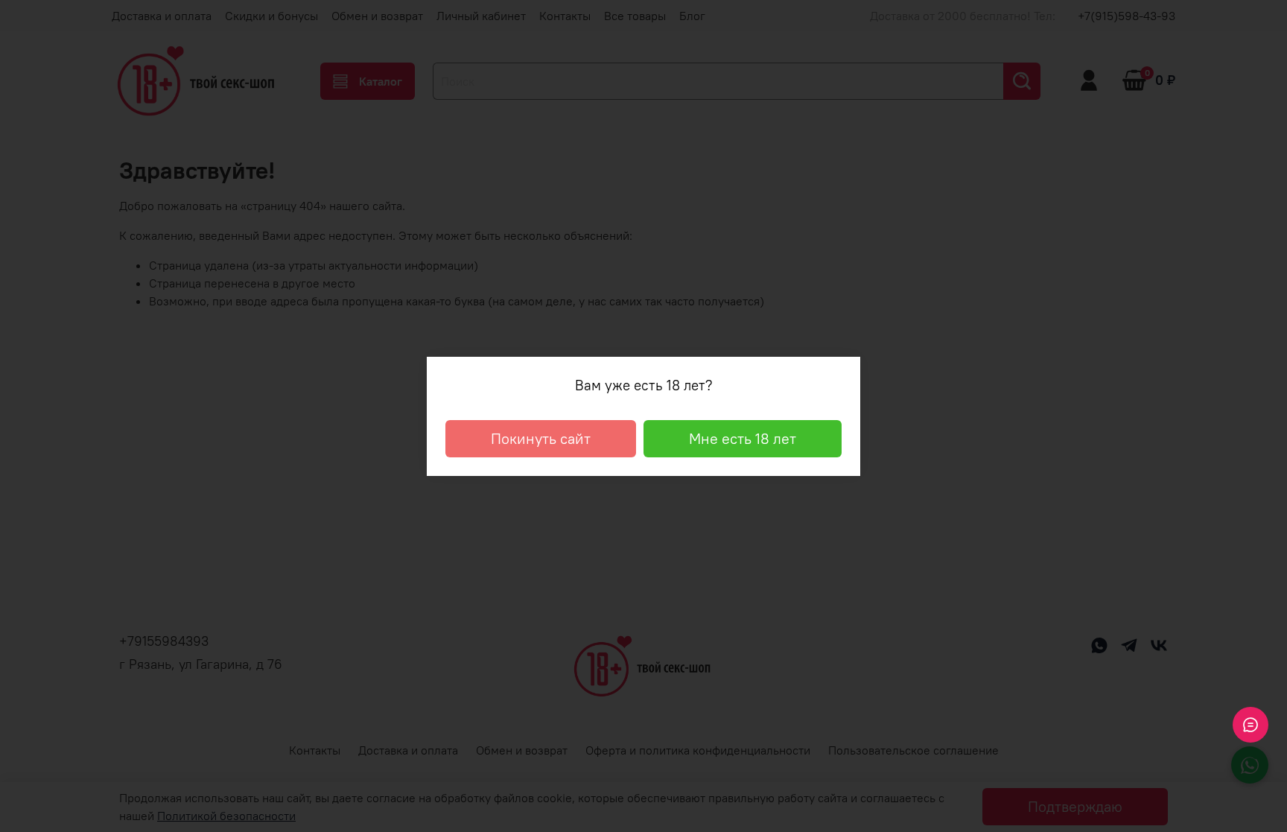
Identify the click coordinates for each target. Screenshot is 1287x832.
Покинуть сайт (541, 438)
